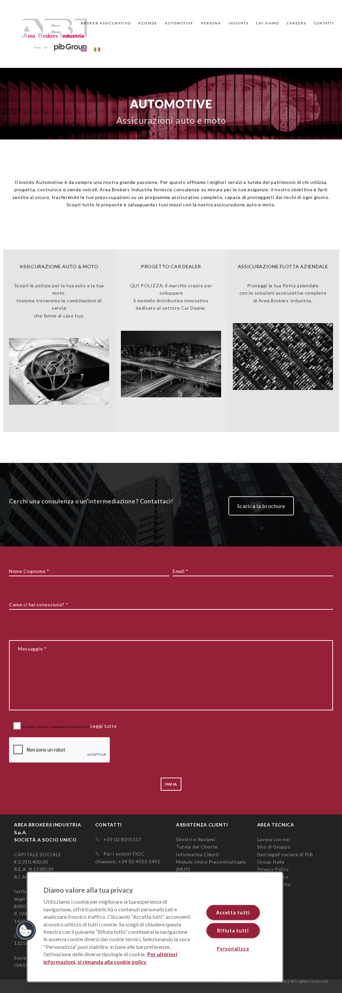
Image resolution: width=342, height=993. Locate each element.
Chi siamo (267, 23)
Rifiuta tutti (232, 930)
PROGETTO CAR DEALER (171, 266)
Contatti (324, 23)
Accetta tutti (232, 912)
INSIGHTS (238, 23)
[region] (155, 927)
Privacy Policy (273, 869)
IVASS (21, 965)
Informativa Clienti (197, 854)
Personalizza (233, 949)
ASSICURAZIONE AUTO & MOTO (59, 266)
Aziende (147, 23)
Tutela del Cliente (197, 847)
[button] (25, 930)
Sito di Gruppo (274, 847)
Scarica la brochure (261, 506)
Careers (296, 23)
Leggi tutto (99, 726)
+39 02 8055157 (120, 839)
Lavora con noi (273, 839)
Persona (211, 23)
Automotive (179, 23)
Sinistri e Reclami (195, 839)
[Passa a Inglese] (84, 40)
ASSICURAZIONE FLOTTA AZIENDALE (283, 266)
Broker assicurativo (106, 23)
